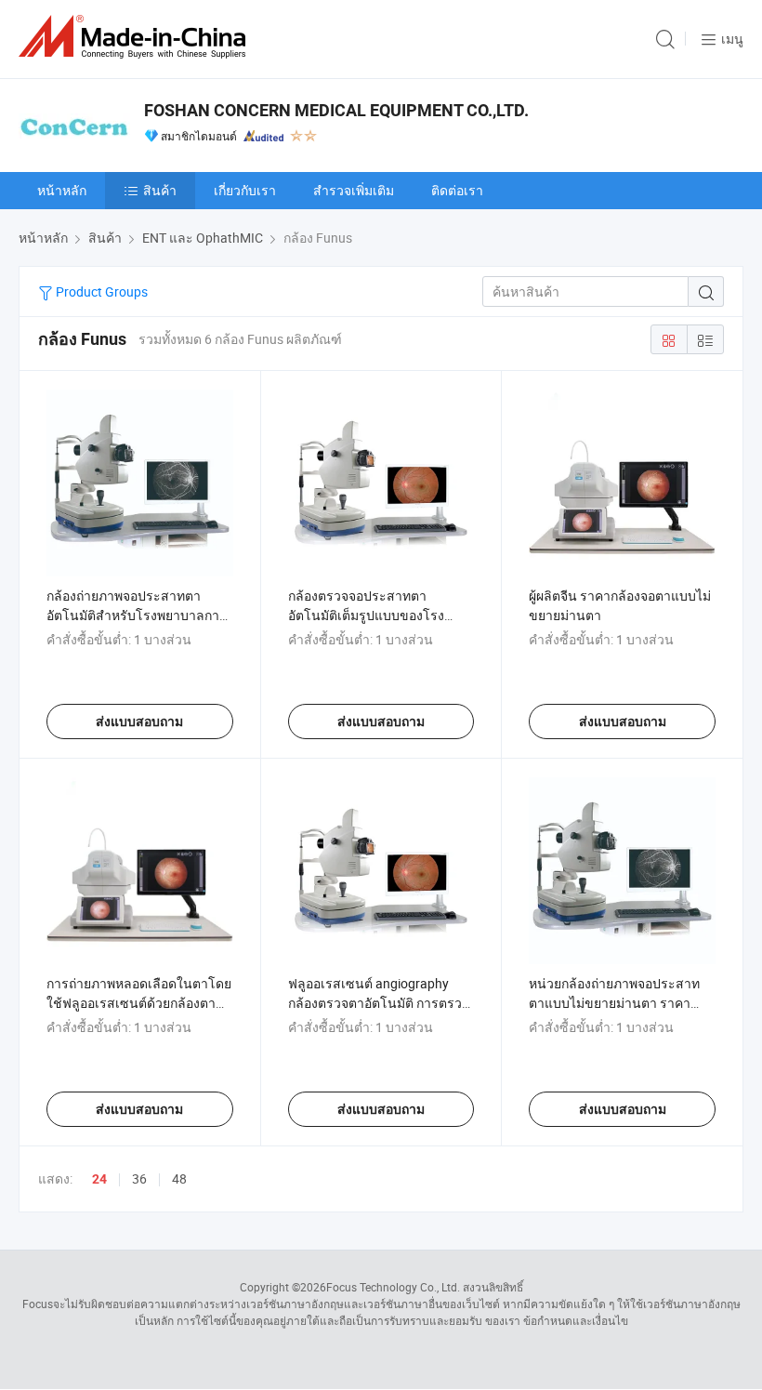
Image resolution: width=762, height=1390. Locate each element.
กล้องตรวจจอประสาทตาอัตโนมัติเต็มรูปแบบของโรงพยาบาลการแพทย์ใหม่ (366, 615)
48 (179, 1178)
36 (139, 1178)
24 (99, 1179)
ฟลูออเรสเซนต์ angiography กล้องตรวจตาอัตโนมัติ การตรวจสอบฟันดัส (378, 1002)
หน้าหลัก (61, 190)
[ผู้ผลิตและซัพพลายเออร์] (136, 37)
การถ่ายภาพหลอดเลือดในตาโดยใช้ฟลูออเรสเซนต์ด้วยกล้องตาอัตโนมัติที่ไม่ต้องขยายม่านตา (138, 1002)
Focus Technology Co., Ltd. (393, 1286)
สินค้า (160, 190)
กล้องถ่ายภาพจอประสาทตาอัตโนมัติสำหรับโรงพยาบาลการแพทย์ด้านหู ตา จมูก (136, 615)
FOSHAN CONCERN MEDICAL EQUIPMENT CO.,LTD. (336, 110)
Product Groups (100, 291)
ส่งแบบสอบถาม (139, 721)
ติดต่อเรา (457, 190)
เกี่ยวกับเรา (245, 190)
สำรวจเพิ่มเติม (353, 190)
